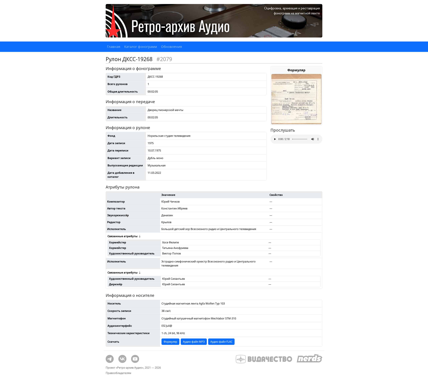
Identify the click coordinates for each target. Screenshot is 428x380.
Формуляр (170, 342)
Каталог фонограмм (140, 46)
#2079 (164, 59)
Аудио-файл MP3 (194, 342)
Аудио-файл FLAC (221, 342)
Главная (113, 46)
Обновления (171, 46)
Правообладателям (118, 373)
